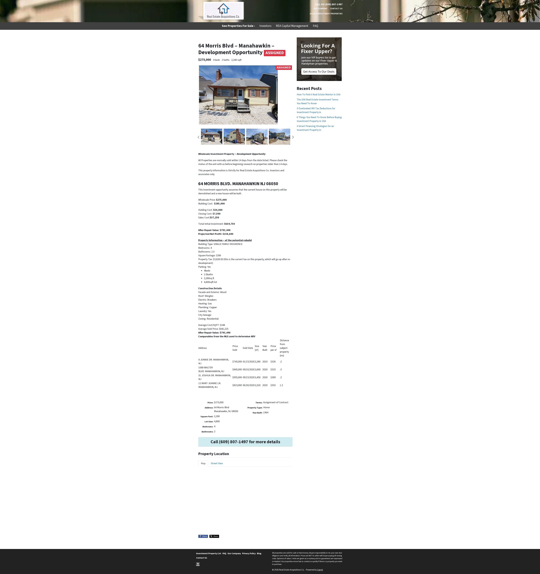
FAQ (315, 26)
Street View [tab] (217, 463)
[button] (198, 137)
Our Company (320, 8)
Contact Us (336, 8)
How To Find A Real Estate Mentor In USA (318, 94)
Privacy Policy (249, 553)
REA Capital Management (292, 26)
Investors (265, 26)
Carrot (320, 569)
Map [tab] (203, 463)
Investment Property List (208, 553)
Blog (259, 553)
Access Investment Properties (326, 13)
